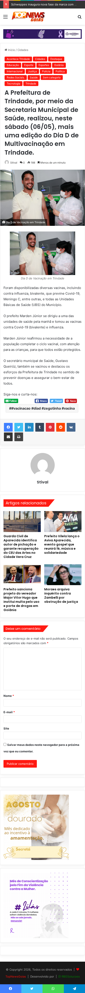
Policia (46, 71)
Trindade (31, 83)
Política (60, 71)
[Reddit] (60, 427)
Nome (8, 695)
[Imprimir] (18, 436)
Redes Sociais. (16, 77)
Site (6, 728)
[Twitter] (18, 427)
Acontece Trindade (18, 59)
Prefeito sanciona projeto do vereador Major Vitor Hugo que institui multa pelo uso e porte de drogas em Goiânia (21, 599)
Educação (13, 65)
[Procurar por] (79, 18)
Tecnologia (13, 83)
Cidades (22, 50)
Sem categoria (52, 77)
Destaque (56, 59)
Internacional (15, 71)
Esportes (44, 65)
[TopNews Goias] (28, 17)
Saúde (34, 77)
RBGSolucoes (71, 976)
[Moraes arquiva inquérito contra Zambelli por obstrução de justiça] (63, 574)
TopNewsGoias (15, 976)
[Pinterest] (50, 427)
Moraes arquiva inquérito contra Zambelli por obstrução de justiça (61, 595)
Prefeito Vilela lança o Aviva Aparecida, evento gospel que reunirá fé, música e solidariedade (62, 544)
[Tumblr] (39, 427)
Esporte (28, 65)
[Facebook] (8, 427)
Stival (13, 162)
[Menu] (5, 18)
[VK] (71, 427)
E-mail (9, 712)
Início (11, 50)
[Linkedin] (29, 427)
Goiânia (59, 65)
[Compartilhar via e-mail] (8, 436)
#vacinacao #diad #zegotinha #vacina (43, 408)
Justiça (32, 71)
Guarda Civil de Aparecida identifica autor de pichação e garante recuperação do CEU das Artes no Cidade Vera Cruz (21, 546)
